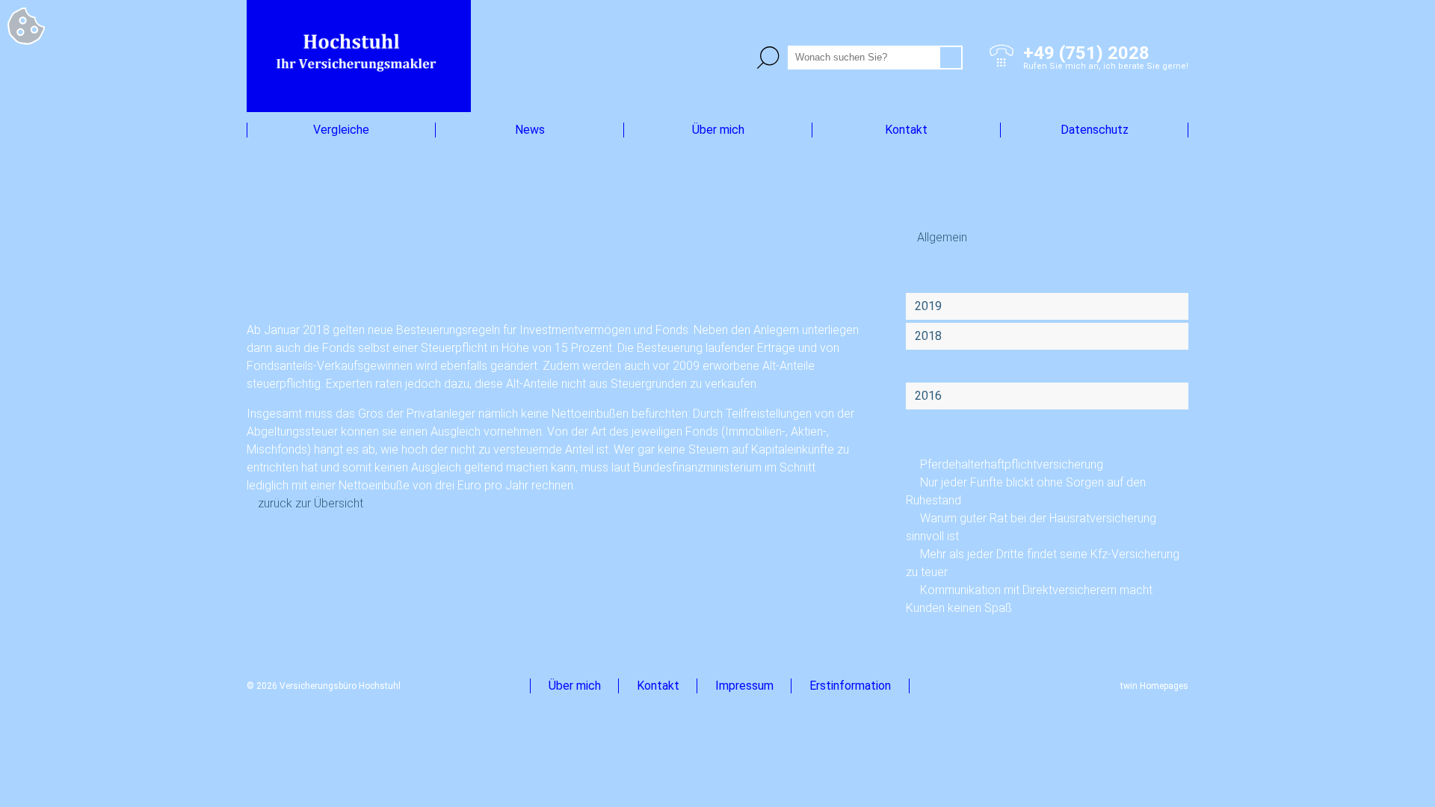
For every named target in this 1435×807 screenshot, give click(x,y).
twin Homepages (1154, 686)
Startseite (276, 172)
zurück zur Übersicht (310, 503)
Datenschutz (1095, 130)
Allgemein (942, 237)
